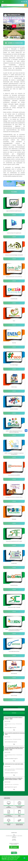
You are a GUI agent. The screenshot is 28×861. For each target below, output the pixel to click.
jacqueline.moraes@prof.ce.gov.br (11, 758)
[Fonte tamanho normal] (21, 1)
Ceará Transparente (8, 807)
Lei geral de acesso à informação (8, 816)
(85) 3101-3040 (7, 721)
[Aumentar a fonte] (24, 1)
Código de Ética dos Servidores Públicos (19, 824)
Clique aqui (4, 858)
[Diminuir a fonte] (23, 1)
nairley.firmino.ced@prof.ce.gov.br (11, 772)
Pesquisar (14, 712)
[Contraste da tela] (26, 1)
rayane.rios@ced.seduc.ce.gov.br (11, 741)
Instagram (14, 853)
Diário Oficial (19, 816)
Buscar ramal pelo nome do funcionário (10, 707)
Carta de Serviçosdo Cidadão (19, 807)
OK (24, 858)
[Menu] (2, 2)
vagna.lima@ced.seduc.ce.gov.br (11, 787)
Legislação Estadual (9, 824)
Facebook (12, 853)
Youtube (16, 853)
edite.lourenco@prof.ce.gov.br (10, 727)
